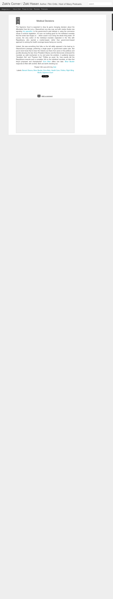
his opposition (28, 31)
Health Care (55, 70)
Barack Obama (27, 70)
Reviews (37, 9)
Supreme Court (47, 72)
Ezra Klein (47, 61)
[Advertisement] (87, 52)
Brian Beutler (69, 61)
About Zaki (17, 9)
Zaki (54, 67)
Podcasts (44, 9)
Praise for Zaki (27, 9)
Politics (63, 70)
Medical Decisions (45, 20)
